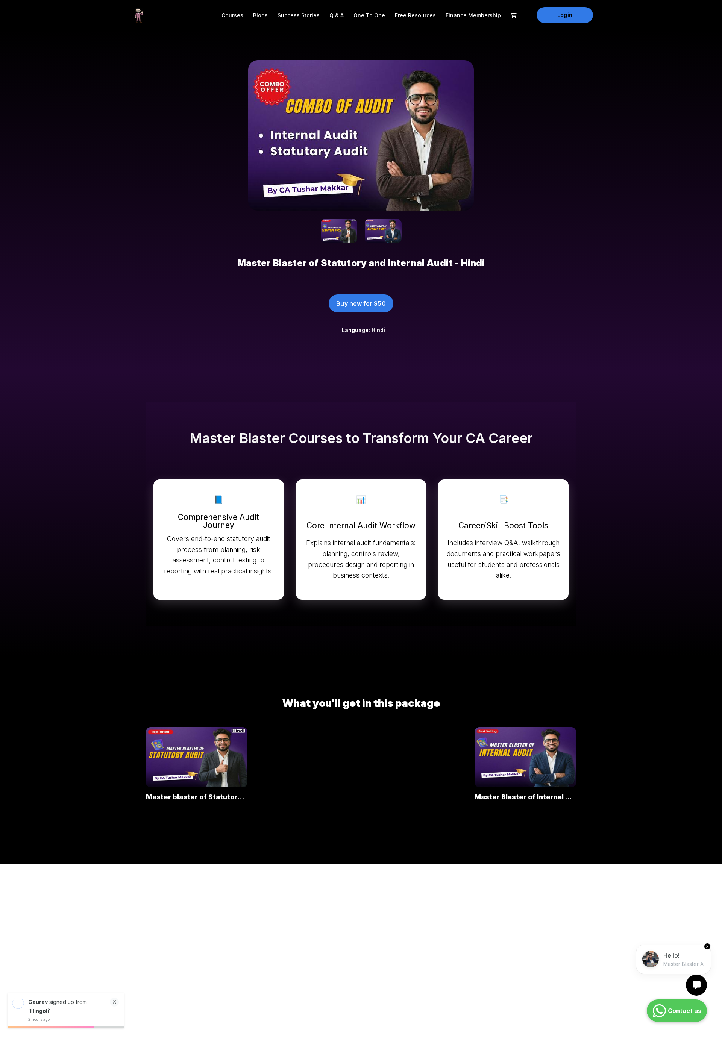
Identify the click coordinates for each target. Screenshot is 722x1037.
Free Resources (415, 15)
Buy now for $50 (360, 303)
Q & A (336, 15)
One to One (369, 15)
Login (564, 15)
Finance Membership (473, 15)
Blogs (260, 15)
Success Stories (299, 15)
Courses (232, 15)
